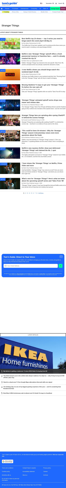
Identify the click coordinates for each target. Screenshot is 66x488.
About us (25, 475)
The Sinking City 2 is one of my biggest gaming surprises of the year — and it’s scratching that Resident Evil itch (32, 387)
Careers (45, 471)
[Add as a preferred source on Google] (7, 461)
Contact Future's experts (29, 468)
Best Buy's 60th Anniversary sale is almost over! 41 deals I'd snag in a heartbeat (27, 393)
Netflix (3, 39)
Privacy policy (47, 468)
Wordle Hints (44, 12)
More (44, 8)
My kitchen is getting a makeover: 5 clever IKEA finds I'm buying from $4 (25, 371)
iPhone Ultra (15, 12)
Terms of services (20, 273)
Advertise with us (6, 475)
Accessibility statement (29, 471)
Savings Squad (55, 8)
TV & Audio (15, 8)
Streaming (4, 85)
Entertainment (24, 8)
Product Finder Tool (57, 12)
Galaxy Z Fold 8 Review (29, 12)
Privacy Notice (42, 273)
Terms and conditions (7, 468)
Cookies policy (6, 471)
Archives (40, 193)
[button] (61, 3)
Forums (63, 8)
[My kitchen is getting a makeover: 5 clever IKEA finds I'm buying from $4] (33, 355)
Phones (7, 8)
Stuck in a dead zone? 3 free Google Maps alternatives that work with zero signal (27, 382)
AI (40, 8)
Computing (34, 8)
